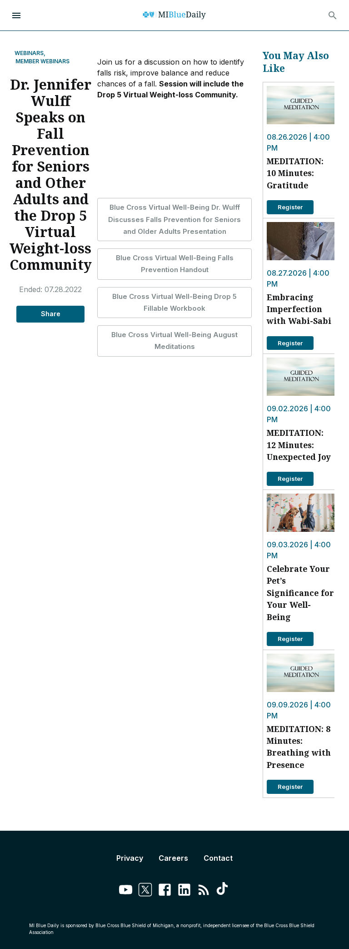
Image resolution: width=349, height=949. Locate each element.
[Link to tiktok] (223, 891)
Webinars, (30, 53)
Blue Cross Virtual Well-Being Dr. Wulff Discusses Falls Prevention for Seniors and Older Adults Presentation (174, 219)
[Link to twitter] (145, 891)
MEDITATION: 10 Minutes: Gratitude (295, 173)
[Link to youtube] (126, 891)
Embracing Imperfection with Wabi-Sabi (299, 309)
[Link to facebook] (165, 891)
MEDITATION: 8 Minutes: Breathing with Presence (299, 746)
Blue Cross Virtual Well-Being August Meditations (174, 340)
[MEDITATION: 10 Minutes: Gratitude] (300, 105)
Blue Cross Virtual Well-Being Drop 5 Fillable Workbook (174, 302)
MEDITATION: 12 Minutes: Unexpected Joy (299, 444)
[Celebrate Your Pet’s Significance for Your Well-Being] (300, 513)
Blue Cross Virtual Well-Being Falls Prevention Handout (175, 263)
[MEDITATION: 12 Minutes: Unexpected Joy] (300, 377)
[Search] (333, 15)
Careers (173, 858)
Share (50, 314)
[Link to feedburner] (204, 891)
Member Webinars (42, 61)
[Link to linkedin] (184, 891)
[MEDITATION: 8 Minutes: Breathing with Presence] (300, 673)
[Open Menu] (16, 15)
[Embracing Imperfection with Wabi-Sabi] (300, 241)
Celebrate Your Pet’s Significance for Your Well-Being (300, 592)
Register (290, 207)
